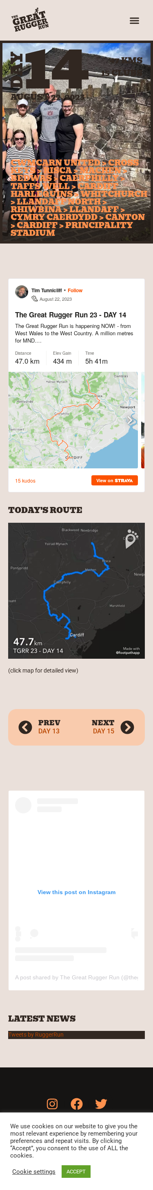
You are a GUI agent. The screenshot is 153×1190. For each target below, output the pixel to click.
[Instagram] (52, 1104)
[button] (134, 20)
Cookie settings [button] (33, 1171)
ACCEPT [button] (76, 1171)
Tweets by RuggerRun (36, 1034)
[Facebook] (76, 1104)
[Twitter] (101, 1104)
